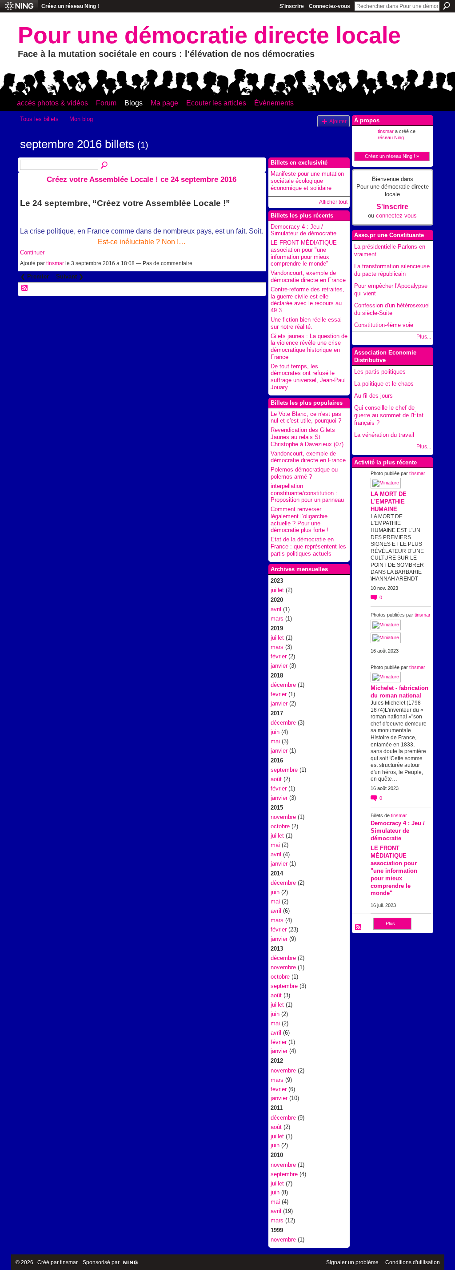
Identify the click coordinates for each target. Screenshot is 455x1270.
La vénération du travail (384, 434)
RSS (25, 288)
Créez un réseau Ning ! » (392, 156)
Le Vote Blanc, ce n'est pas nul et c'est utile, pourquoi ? (306, 417)
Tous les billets (39, 119)
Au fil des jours (373, 395)
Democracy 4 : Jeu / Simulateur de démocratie (303, 230)
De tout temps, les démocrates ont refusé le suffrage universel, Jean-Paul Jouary (308, 377)
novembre (283, 817)
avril (276, 609)
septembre (284, 769)
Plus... (423, 337)
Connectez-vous (329, 6)
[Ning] (19, 6)
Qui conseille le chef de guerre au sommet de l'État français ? (388, 415)
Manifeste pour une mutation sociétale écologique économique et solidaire (307, 180)
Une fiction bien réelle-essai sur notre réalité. (306, 323)
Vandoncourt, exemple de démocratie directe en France (308, 276)
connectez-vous (396, 215)
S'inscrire (291, 6)
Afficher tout (333, 202)
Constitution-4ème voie (383, 325)
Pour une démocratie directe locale (209, 35)
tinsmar (55, 263)
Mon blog (81, 119)
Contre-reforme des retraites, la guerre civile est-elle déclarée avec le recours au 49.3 (307, 300)
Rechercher (446, 6)
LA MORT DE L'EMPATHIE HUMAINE (389, 501)
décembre (283, 684)
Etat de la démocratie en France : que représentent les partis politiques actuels (308, 546)
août (276, 779)
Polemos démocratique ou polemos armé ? (304, 473)
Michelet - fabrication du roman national (399, 692)
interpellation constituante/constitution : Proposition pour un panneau (307, 493)
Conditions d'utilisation (412, 1262)
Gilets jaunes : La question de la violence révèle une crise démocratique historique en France (309, 346)
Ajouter (338, 121)
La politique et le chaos (384, 383)
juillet (277, 590)
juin (275, 732)
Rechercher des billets (105, 165)
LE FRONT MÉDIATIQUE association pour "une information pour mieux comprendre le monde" (304, 253)
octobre (280, 826)
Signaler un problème (352, 1262)
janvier (279, 665)
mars (277, 618)
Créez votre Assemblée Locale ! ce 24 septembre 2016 (141, 179)
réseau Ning (391, 137)
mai (275, 741)
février (279, 656)
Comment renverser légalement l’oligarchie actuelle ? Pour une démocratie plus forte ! (299, 519)
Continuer (32, 252)
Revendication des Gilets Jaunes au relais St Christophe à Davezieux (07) (307, 437)
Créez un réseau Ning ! (70, 6)
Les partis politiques (380, 371)
